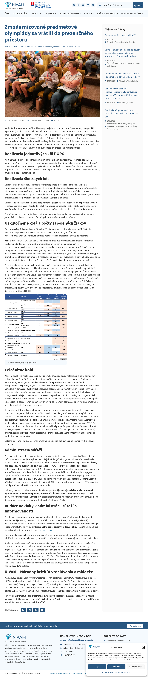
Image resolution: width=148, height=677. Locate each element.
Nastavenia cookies (107, 672)
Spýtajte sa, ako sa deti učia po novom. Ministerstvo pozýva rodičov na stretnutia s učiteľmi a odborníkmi (122, 53)
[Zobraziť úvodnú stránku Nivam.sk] (15, 638)
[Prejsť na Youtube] (83, 5)
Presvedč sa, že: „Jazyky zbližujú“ (120, 35)
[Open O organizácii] (28, 13)
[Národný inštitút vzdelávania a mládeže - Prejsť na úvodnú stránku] (14, 5)
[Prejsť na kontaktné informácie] (93, 5)
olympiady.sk (46, 530)
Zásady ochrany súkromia (122, 672)
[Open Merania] (93, 13)
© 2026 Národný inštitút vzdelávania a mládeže (23, 673)
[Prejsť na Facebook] (74, 5)
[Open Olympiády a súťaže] (142, 13)
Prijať (97, 667)
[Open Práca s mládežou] (117, 13)
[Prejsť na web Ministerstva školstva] (41, 5)
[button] (143, 647)
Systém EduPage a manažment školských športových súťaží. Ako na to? (121, 113)
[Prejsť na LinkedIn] (88, 5)
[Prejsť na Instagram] (78, 5)
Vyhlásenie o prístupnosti (83, 673)
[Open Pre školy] (55, 13)
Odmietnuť (116, 667)
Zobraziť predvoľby (135, 667)
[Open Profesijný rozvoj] (80, 13)
